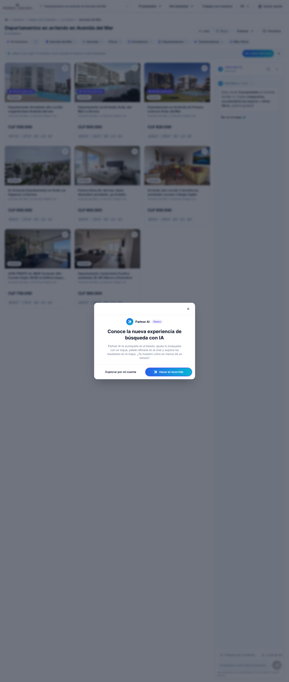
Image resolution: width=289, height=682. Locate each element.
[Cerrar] (188, 308)
